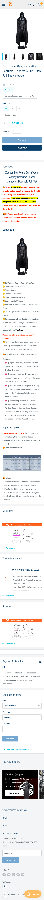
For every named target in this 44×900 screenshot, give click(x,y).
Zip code (6, 723)
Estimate (10, 738)
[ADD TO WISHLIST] (22, 154)
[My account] (34, 4)
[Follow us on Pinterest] (18, 874)
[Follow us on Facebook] (4, 874)
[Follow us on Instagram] (13, 874)
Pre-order (22, 140)
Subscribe (10, 860)
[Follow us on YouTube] (22, 874)
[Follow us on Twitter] (9, 874)
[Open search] (29, 4)
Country (5, 700)
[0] (39, 4)
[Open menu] (3, 5)
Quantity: (6, 131)
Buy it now (22, 147)
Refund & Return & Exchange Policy (17, 749)
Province (6, 712)
